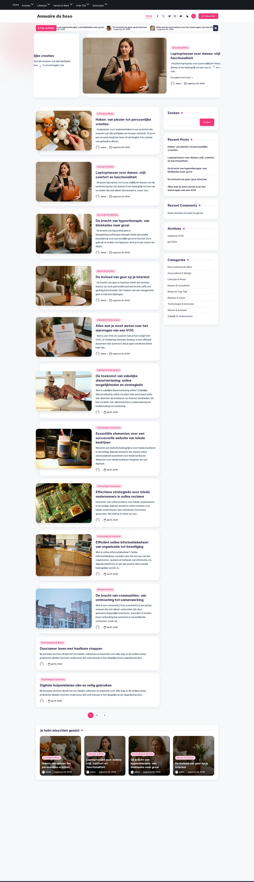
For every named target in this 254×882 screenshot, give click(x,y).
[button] (208, 16)
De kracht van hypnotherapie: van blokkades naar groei (187, 170)
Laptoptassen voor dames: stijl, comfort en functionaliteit (191, 159)
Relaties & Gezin (105, 590)
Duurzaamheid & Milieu (52, 643)
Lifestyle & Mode (133, 48)
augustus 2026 (176, 235)
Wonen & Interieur (105, 271)
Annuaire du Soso (54, 16)
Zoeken (174, 113)
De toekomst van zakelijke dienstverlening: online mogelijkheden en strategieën (119, 380)
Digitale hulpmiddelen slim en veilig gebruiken (76, 685)
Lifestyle (42, 5)
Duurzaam (98, 5)
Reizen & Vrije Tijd (177, 291)
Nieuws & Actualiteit (179, 285)
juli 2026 (172, 241)
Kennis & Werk (61, 5)
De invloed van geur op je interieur (85, 27)
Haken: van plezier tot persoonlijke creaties (187, 148)
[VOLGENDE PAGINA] (105, 715)
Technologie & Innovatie (109, 428)
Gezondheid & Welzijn (107, 215)
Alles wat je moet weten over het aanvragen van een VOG (140, 27)
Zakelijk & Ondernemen (108, 320)
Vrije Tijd (81, 5)
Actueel (26, 5)
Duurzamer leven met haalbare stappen (71, 648)
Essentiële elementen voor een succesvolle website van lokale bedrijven (120, 437)
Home (16, 4)
